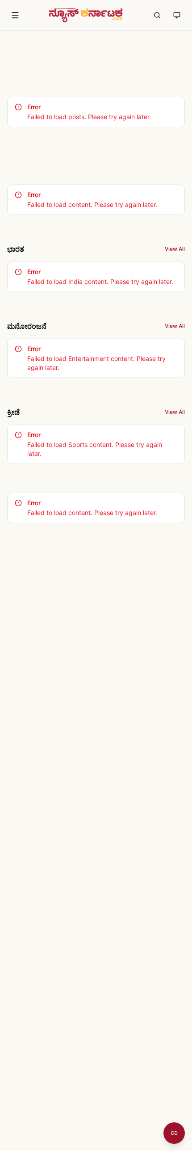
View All (175, 248)
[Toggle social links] (174, 1133)
